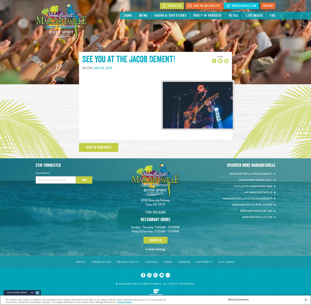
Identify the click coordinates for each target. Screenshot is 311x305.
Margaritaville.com (243, 6)
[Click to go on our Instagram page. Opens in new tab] (155, 275)
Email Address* (43, 173)
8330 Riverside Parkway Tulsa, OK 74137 (155, 202)
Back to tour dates (98, 147)
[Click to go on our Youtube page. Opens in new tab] (161, 275)
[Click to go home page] (61, 22)
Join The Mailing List (206, 6)
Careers (268, 6)
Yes (32, 293)
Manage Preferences (238, 299)
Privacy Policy (125, 302)
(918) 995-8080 (155, 212)
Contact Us (174, 6)
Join (84, 179)
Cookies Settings (155, 249)
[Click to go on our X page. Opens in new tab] (149, 275)
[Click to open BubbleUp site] (155, 292)
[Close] (305, 299)
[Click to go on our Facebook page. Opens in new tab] (143, 275)
